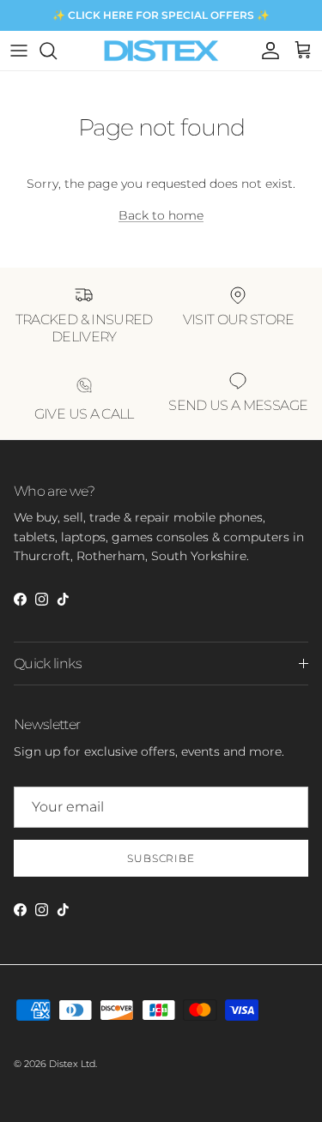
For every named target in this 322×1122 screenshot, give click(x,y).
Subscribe (161, 858)
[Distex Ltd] (161, 50)
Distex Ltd (72, 1064)
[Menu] (19, 50)
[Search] (57, 50)
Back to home (161, 215)
